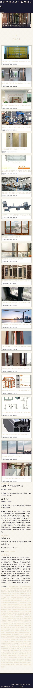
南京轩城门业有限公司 (17, 648)
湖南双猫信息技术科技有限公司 (19, 600)
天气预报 (26, 618)
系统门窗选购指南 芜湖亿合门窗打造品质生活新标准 (16, 281)
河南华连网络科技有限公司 (22, 632)
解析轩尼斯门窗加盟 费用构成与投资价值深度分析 (16, 83)
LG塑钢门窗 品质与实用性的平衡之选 (13, 149)
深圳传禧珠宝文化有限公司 (22, 621)
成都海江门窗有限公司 (19, 602)
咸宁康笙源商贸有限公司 (24, 653)
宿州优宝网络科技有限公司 (22, 614)
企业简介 (5, 555)
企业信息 (5, 483)
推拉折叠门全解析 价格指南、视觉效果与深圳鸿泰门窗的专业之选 (16, 105)
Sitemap (21, 686)
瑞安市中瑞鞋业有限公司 (14, 589)
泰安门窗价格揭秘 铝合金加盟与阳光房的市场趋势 (16, 390)
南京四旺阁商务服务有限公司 (12, 637)
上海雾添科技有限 (9, 632)
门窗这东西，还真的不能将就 (11, 237)
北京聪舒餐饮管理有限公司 (13, 591)
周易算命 (23, 662)
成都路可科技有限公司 (18, 609)
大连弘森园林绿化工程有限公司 (12, 662)
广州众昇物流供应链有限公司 (15, 618)
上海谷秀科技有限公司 (10, 595)
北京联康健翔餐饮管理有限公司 (17, 651)
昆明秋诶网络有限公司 (19, 607)
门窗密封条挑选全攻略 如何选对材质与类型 (15, 434)
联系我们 (5, 535)
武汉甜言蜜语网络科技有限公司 (10, 655)
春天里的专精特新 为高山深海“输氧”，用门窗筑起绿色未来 (16, 127)
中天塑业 (21, 639)
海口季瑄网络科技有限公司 (17, 611)
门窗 (22, 684)
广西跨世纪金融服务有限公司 (17, 605)
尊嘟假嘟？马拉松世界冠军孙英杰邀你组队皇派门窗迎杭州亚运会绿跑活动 (16, 193)
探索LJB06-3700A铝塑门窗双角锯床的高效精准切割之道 (16, 215)
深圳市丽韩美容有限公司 (21, 644)
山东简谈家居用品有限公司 (17, 598)
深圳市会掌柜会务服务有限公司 (14, 625)
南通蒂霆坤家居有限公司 (16, 657)
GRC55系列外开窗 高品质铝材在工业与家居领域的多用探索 (16, 412)
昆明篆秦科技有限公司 (18, 646)
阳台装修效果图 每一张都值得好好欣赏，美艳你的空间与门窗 (16, 478)
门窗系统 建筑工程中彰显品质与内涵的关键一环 (16, 346)
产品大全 (16, 39)
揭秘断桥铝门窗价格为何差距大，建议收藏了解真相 (16, 324)
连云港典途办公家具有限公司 (12, 664)
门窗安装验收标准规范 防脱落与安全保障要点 (16, 302)
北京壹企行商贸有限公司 (11, 639)
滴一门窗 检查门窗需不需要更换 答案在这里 (15, 368)
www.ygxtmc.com (10, 551)
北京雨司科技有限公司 (15, 641)
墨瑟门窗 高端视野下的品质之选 (12, 456)
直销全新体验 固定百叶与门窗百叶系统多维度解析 (16, 171)
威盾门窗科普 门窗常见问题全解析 (12, 259)
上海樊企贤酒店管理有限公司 (19, 630)
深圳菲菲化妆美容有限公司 (19, 628)
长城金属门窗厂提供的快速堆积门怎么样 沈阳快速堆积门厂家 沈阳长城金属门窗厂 (16, 61)
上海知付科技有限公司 (14, 586)
